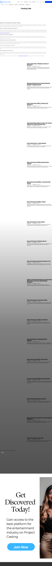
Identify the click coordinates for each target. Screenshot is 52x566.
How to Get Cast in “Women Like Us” (37, 241)
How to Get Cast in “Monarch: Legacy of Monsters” (38, 64)
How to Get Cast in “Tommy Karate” (36, 143)
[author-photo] (32, 66)
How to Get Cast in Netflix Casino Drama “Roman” (38, 163)
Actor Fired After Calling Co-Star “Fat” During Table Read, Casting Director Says (39, 123)
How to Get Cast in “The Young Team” (37, 300)
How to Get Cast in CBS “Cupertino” (36, 398)
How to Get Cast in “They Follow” (36, 221)
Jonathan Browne (35, 125)
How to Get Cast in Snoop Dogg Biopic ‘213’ (39, 261)
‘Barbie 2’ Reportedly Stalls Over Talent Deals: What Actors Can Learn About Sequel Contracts (39, 281)
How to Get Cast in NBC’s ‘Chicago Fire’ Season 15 (37, 104)
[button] (40, 2)
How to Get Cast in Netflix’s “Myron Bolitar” (38, 378)
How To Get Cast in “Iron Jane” (35, 438)
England (26, 17)
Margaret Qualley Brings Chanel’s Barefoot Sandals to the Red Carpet (38, 84)
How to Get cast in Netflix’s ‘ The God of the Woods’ (38, 182)
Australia (27, 13)
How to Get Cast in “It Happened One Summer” (37, 339)
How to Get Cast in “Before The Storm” (37, 319)
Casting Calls (29, 66)
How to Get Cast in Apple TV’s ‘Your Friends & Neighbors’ (39, 418)
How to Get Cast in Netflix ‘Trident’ (36, 201)
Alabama (27, 11)
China (26, 15)
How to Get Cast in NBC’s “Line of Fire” (37, 359)
